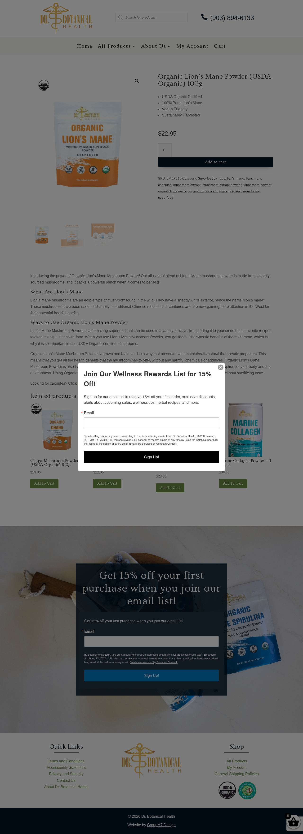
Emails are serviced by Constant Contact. (153, 443)
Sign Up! (151, 457)
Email (89, 413)
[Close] (220, 367)
